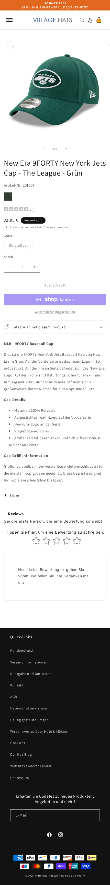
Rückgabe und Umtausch (31, 673)
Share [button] (14, 495)
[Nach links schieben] (43, 148)
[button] (9, 20)
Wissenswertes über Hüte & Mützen (39, 731)
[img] (16, 210)
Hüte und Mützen (46, 875)
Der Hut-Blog (21, 754)
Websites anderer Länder (31, 766)
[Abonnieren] (94, 815)
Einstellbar (21, 246)
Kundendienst (22, 650)
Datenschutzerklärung (28, 708)
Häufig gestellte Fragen (29, 720)
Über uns (17, 743)
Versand (25, 227)
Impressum (19, 777)
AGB (13, 696)
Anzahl (9, 257)
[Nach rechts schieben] (66, 148)
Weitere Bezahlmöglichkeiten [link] (55, 312)
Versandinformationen (29, 662)
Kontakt (17, 685)
